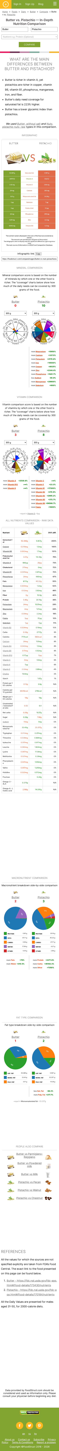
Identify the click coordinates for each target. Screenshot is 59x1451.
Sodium (6, 722)
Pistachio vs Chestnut (29, 1198)
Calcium (6, 641)
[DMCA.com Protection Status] (29, 1413)
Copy (38, 254)
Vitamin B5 (7, 651)
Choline (6, 674)
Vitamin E (6, 669)
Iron (4, 590)
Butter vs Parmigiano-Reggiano (29, 1155)
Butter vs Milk (29, 1174)
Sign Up (29, 4)
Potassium (7, 604)
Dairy (23, 11)
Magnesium (7, 609)
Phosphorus (8, 577)
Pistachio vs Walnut (29, 1190)
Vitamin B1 (7, 572)
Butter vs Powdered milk (29, 1165)
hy (35, 1433)
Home (5, 11)
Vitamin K (6, 665)
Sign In (17, 4)
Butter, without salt (29, 123)
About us (9, 1439)
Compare (44, 11)
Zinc (4, 614)
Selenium (6, 623)
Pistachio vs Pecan (29, 1182)
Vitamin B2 (7, 627)
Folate (5, 618)
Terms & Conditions (22, 1442)
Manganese (7, 586)
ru (29, 1433)
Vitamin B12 (7, 655)
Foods (14, 11)
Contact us (24, 1439)
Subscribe (39, 1439)
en (23, 1433)
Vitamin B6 (7, 551)
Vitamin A (7, 563)
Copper (6, 547)
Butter (33, 11)
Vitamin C (6, 660)
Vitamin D (31, 513)
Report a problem (46, 1442)
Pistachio (11, 14)
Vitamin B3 (7, 646)
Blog (40, 4)
